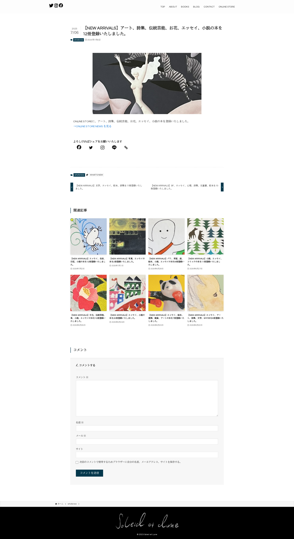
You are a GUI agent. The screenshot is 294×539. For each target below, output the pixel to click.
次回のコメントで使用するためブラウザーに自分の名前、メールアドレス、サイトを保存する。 (130, 462)
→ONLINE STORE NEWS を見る (92, 126)
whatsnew (78, 40)
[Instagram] (102, 147)
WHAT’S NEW (96, 175)
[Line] (114, 147)
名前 (80, 422)
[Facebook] (79, 147)
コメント (82, 377)
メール (81, 436)
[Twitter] (90, 147)
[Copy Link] (126, 147)
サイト (79, 449)
